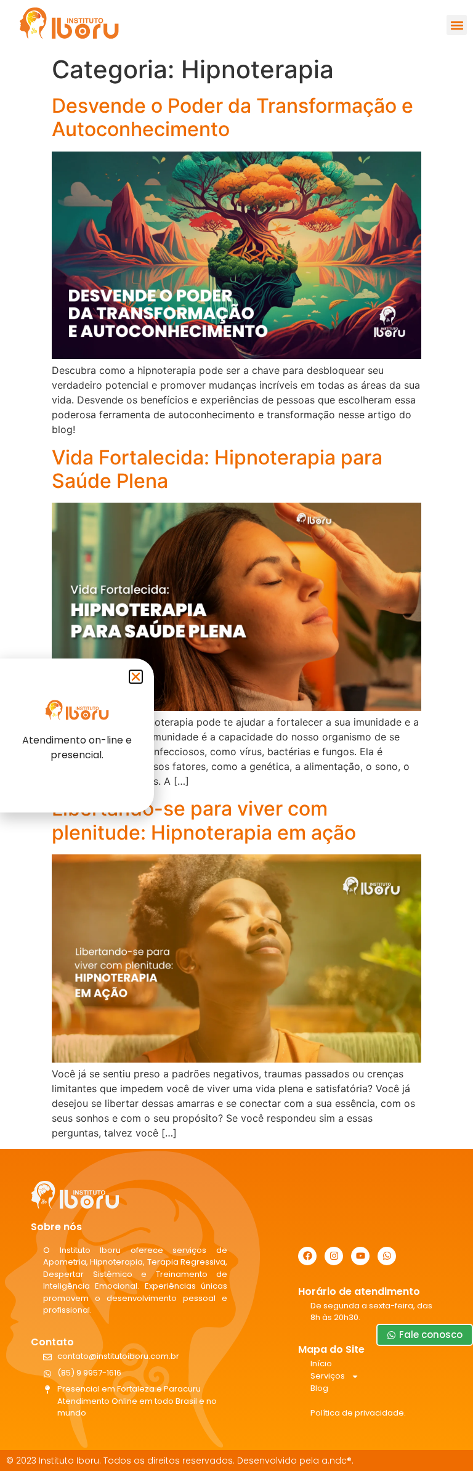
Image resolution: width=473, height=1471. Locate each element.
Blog (319, 1388)
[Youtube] (360, 1256)
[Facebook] (307, 1256)
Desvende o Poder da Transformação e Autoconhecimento (232, 117)
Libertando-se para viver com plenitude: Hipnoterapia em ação (204, 820)
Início (321, 1363)
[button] (457, 25)
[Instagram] (334, 1256)
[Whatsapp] (387, 1256)
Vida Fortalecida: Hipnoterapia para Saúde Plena (217, 469)
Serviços (327, 1376)
